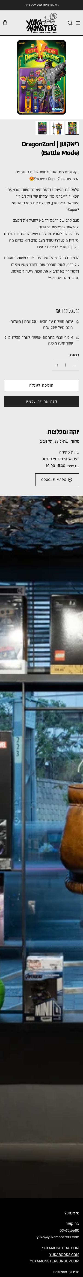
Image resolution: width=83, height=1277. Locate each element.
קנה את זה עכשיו (41, 401)
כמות (74, 354)
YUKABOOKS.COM (64, 1254)
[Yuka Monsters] (41, 23)
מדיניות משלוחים (66, 1272)
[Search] (68, 23)
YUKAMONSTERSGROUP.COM (54, 1261)
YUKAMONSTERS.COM (60, 1248)
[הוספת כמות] (56, 365)
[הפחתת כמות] (75, 365)
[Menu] (78, 23)
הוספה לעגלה (41, 385)
